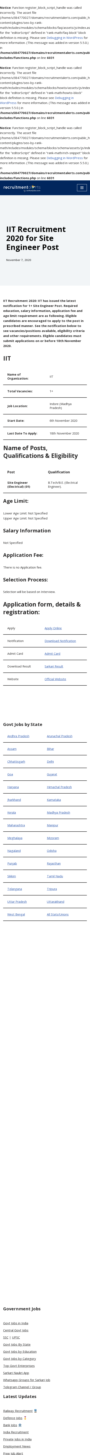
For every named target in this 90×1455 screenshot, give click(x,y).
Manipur (52, 825)
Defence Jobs (12, 1418)
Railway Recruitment (18, 1411)
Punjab (12, 863)
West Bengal (16, 914)
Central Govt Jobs (15, 1330)
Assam (12, 749)
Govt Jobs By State (17, 1344)
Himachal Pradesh (59, 787)
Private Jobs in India (17, 1439)
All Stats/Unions (58, 914)
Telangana (14, 889)
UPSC (16, 1337)
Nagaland (14, 851)
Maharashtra (16, 825)
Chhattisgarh (16, 762)
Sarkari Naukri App (16, 1373)
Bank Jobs (10, 1425)
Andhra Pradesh (18, 736)
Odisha (52, 851)
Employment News (17, 1446)
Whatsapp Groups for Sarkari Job (26, 1380)
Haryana (13, 787)
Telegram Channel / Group (22, 1387)
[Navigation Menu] (82, 187)
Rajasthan (54, 863)
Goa (10, 774)
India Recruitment (16, 1432)
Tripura (52, 889)
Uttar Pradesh (17, 902)
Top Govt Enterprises (19, 1366)
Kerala (11, 812)
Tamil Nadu (55, 876)
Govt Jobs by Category (19, 1358)
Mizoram (53, 838)
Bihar (50, 749)
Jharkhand (14, 800)
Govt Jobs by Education (20, 1351)
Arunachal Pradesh (59, 736)
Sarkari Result (54, 666)
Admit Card (52, 654)
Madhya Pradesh (58, 812)
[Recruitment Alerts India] (22, 187)
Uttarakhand (55, 902)
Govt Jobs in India (15, 1323)
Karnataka (54, 800)
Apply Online (53, 628)
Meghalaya (14, 838)
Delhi (50, 762)
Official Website (55, 679)
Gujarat (52, 774)
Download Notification (60, 641)
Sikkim (11, 876)
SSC (5, 1337)
